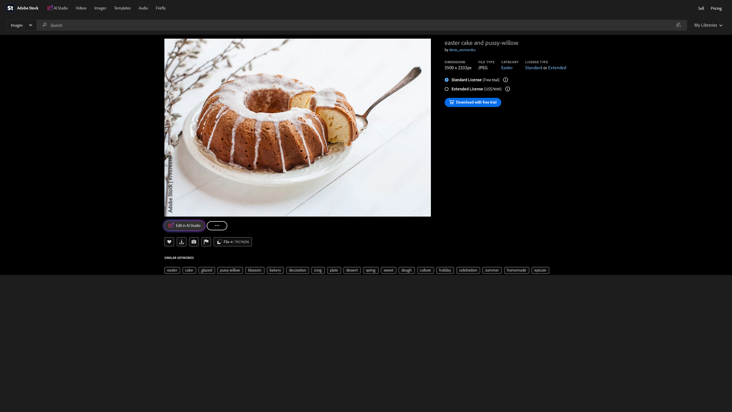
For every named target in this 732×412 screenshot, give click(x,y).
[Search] (44, 25)
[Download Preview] (181, 241)
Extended (557, 67)
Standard (533, 67)
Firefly (161, 8)
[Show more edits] (217, 225)
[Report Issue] (206, 241)
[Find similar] (678, 25)
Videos (81, 8)
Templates (122, 8)
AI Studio (61, 8)
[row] (172, 270)
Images (100, 8)
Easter (507, 67)
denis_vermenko (462, 49)
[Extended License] (507, 89)
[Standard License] (505, 79)
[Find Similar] (194, 241)
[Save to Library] (169, 241)
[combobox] (361, 25)
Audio (143, 8)
